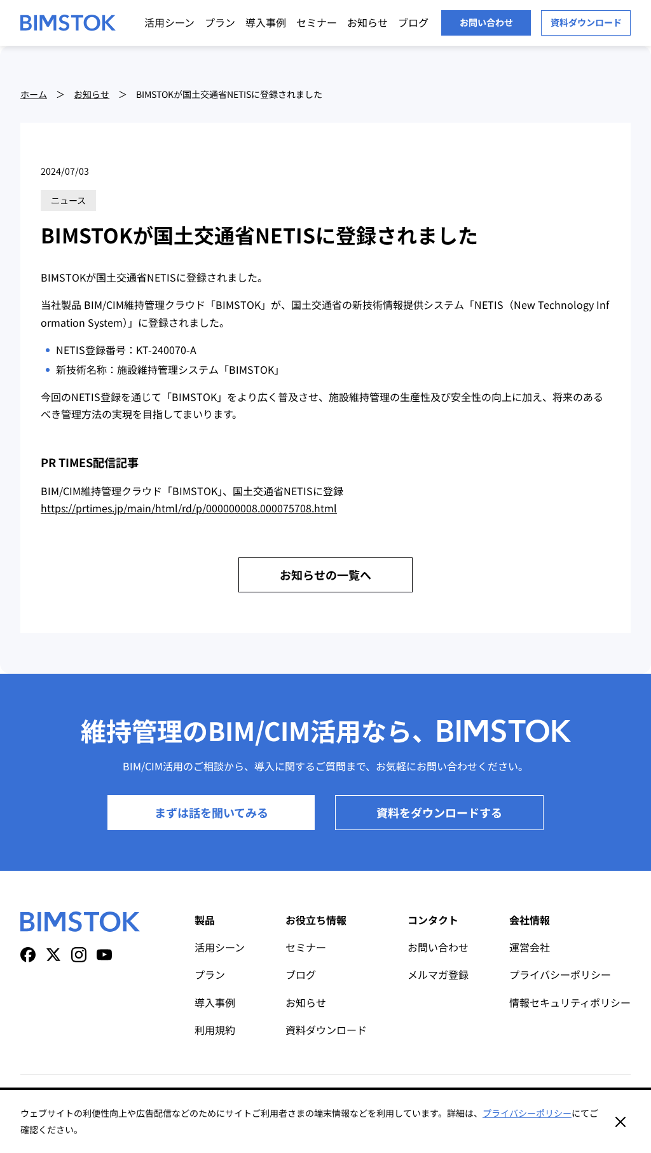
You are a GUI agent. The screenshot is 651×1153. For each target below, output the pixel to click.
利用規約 (215, 1029)
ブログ (413, 22)
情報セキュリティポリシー (570, 1002)
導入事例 (265, 22)
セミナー (316, 22)
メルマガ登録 (438, 974)
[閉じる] (620, 1122)
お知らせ (367, 22)
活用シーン (169, 22)
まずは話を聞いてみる (211, 812)
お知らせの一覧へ (325, 574)
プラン (220, 22)
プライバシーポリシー (560, 974)
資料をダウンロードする (439, 812)
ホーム (33, 94)
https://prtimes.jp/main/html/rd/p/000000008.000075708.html (189, 507)
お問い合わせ (486, 22)
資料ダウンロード (586, 22)
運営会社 (529, 947)
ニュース (68, 200)
